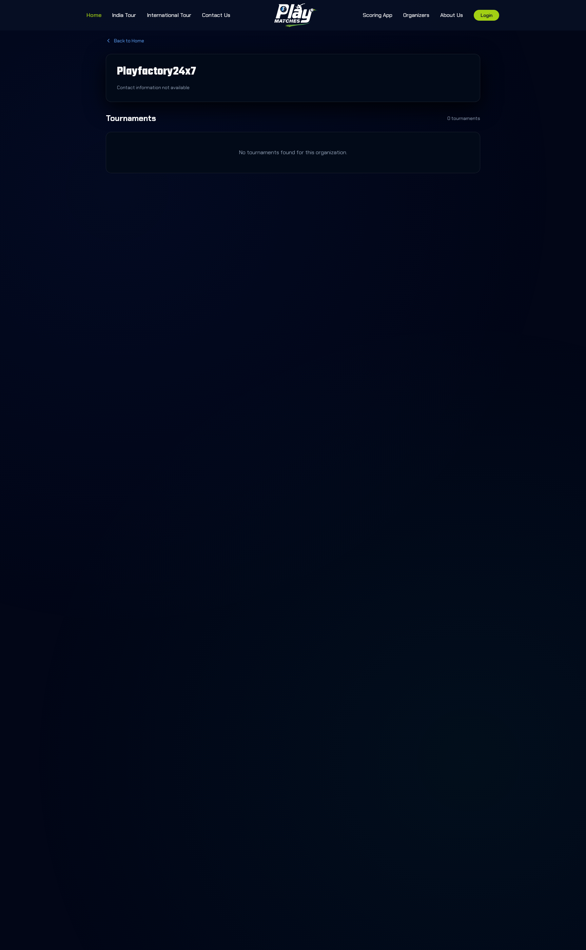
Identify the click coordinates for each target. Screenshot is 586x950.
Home (93, 15)
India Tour (124, 15)
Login (486, 15)
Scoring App (377, 15)
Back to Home (129, 41)
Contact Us (216, 15)
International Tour (169, 15)
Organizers (416, 15)
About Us (451, 15)
